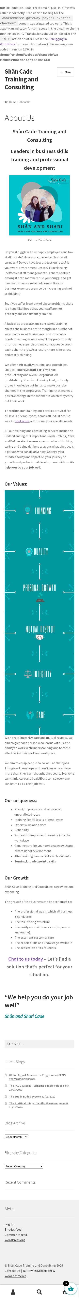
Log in (9, 1224)
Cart (61, 1289)
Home (12, 102)
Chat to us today (26, 959)
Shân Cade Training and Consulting (21, 79)
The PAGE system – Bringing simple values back (39, 1085)
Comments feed (16, 1235)
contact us (22, 421)
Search (39, 1292)
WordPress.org (15, 1240)
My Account (13, 1292)
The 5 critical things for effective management (38, 1103)
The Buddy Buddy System (25, 1096)
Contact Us (12, 1271)
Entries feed (13, 1229)
